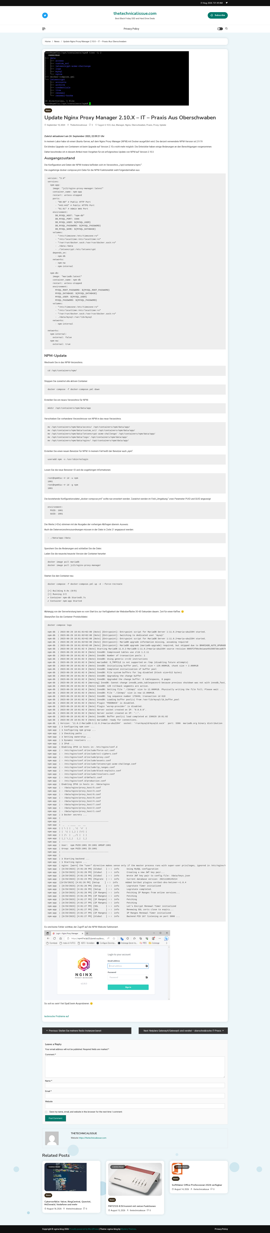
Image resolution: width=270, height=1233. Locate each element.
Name (48, 1081)
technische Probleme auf (56, 1016)
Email (48, 1091)
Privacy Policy (131, 28)
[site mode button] (220, 28)
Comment (50, 1054)
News (48, 110)
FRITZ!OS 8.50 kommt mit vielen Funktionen (132, 1206)
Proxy (156, 125)
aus (113, 125)
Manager (120, 125)
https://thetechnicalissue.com (92, 1138)
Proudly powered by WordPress (84, 1229)
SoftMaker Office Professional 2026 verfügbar (197, 1185)
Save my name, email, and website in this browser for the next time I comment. (86, 1112)
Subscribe (220, 15)
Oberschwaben (138, 125)
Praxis (149, 125)
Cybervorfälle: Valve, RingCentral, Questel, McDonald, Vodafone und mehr (67, 1203)
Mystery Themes (128, 1229)
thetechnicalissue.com (135, 13)
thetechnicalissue (78, 125)
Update (163, 125)
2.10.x (108, 125)
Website (49, 1101)
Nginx (128, 125)
